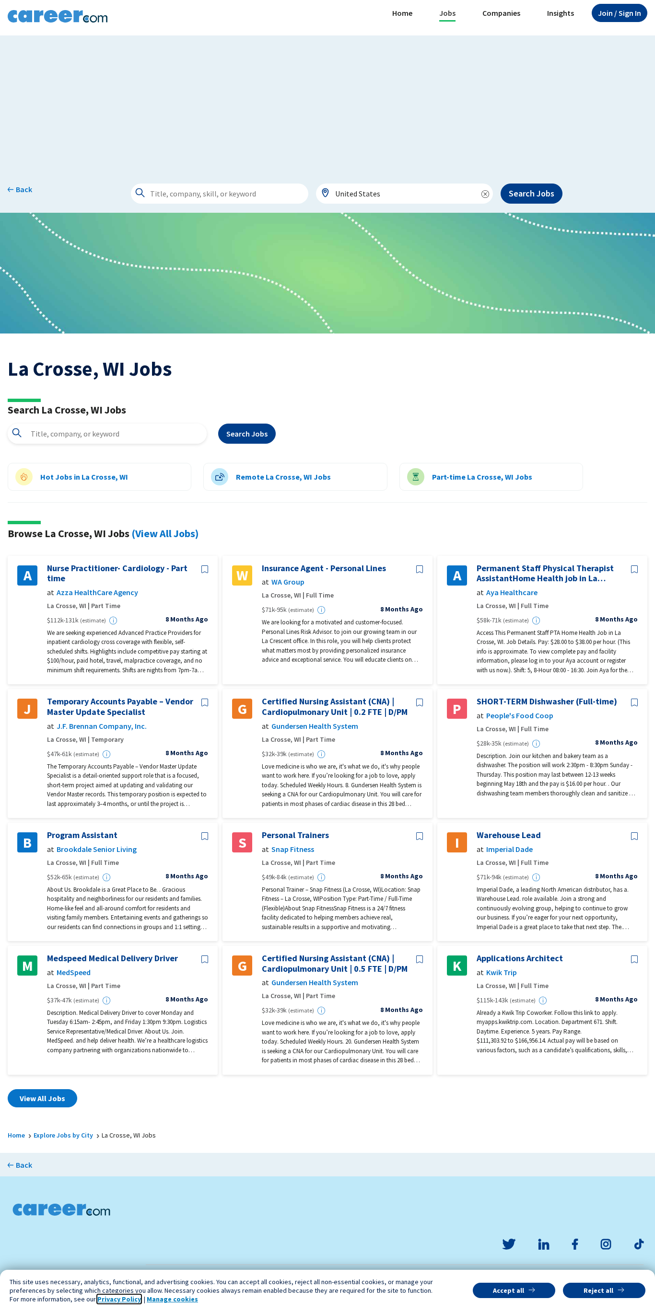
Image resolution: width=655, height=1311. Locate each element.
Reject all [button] (598, 1290)
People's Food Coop (519, 715)
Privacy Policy (119, 1299)
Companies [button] (501, 13)
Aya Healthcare (512, 592)
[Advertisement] (327, 102)
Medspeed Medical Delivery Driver (112, 958)
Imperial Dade (509, 849)
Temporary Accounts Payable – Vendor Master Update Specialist (120, 706)
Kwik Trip (501, 972)
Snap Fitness (292, 849)
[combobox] (404, 194)
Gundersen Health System (314, 726)
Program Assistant (82, 835)
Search (247, 433)
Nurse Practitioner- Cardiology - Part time (117, 573)
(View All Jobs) (165, 533)
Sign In (619, 13)
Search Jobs (531, 193)
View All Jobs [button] (42, 1098)
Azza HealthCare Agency (97, 592)
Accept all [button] (508, 1290)
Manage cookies (172, 1299)
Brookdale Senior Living (97, 849)
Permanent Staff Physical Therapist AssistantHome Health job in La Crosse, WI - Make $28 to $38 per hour (549, 573)
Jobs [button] (447, 13)
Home (402, 13)
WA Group (287, 581)
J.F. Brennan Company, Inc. (102, 726)
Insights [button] (560, 13)
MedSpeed (74, 972)
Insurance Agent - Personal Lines (324, 568)
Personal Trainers (295, 835)
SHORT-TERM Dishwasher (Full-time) (547, 701)
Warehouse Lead (509, 835)
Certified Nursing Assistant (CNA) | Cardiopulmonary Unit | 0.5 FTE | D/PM (335, 963)
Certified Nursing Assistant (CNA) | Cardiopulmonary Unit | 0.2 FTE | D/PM (335, 706)
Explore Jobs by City (63, 1135)
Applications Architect (520, 958)
